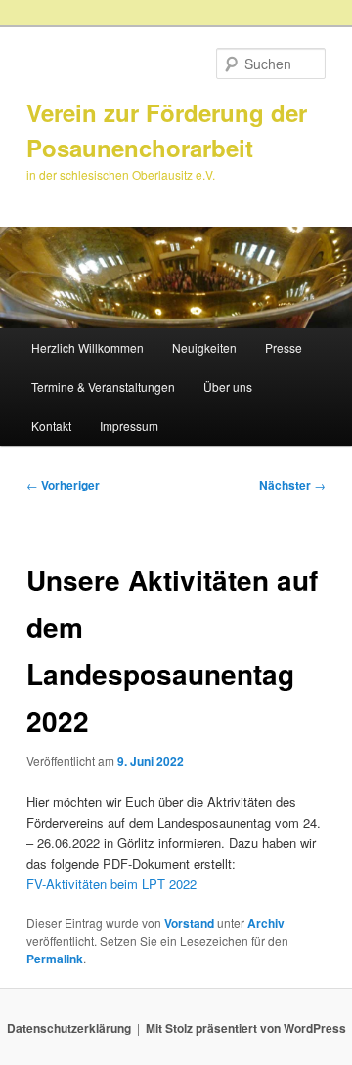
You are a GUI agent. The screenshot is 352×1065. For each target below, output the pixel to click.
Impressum (129, 425)
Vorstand (189, 923)
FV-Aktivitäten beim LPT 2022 (111, 883)
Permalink (54, 958)
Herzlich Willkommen (87, 347)
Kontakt (51, 425)
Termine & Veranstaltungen (103, 386)
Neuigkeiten (204, 347)
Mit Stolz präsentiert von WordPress (246, 1028)
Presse (283, 347)
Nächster (292, 484)
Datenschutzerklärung (69, 1028)
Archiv (266, 923)
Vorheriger (63, 484)
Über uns (227, 386)
